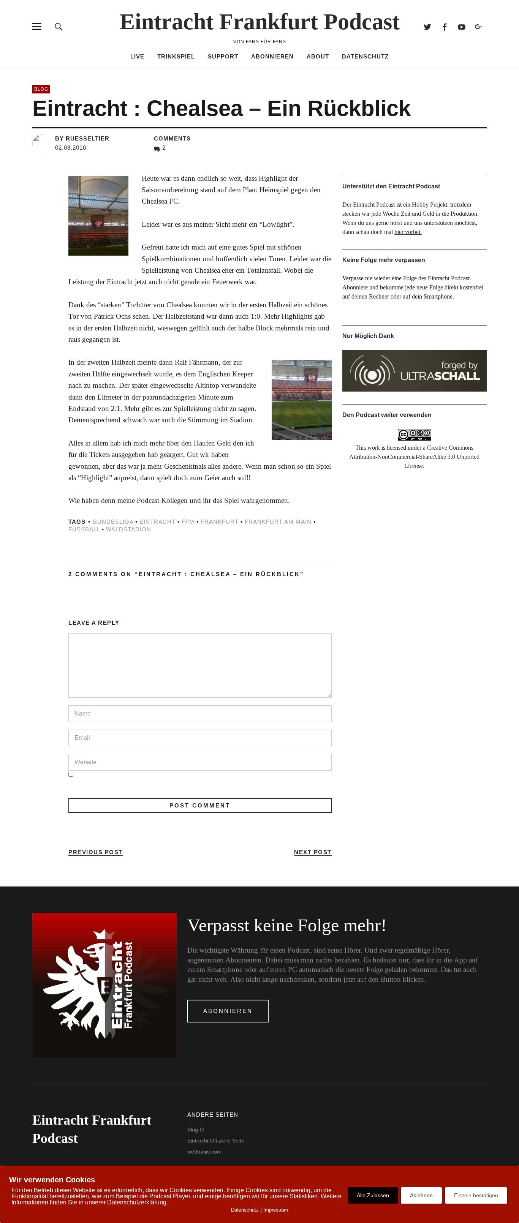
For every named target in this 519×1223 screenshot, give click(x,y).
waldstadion (128, 529)
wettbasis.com (204, 1152)
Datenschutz (365, 56)
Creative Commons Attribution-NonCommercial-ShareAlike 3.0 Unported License (414, 456)
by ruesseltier (82, 138)
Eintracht (157, 521)
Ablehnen (421, 1195)
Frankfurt (220, 521)
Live (137, 56)
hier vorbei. (408, 232)
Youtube (461, 26)
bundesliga (113, 521)
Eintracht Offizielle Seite (215, 1141)
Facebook (444, 26)
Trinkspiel (176, 56)
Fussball (84, 529)
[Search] (59, 26)
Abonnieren (272, 56)
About (318, 56)
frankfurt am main (278, 521)
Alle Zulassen (373, 1195)
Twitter (427, 26)
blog (41, 89)
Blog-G (195, 1130)
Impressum (275, 1210)
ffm (188, 521)
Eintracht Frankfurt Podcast (260, 21)
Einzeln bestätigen (476, 1195)
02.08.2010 (70, 147)
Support (223, 56)
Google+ (478, 26)
